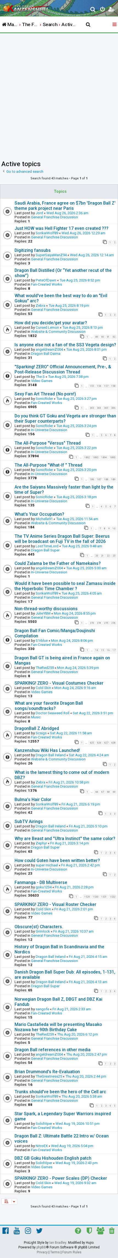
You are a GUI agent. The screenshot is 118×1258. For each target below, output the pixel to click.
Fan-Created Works (46, 284)
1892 (87, 457)
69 (114, 792)
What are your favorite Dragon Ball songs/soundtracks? (49, 706)
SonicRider (44, 399)
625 (92, 742)
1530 (95, 897)
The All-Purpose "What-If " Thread (48, 465)
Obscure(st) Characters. (39, 926)
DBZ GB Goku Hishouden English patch (53, 1158)
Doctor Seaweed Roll (52, 713)
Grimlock (43, 931)
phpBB (41, 1247)
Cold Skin (43, 688)
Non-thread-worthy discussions (46, 608)
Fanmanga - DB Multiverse (41, 882)
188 (106, 479)
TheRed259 (45, 668)
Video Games (41, 381)
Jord (39, 213)
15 (102, 650)
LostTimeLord (47, 546)
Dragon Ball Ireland (51, 755)
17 (114, 650)
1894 (104, 457)
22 (108, 555)
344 (99, 408)
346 (113, 408)
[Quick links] (115, 24)
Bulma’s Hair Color (33, 799)
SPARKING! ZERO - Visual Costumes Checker (59, 683)
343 (92, 408)
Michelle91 (44, 519)
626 (99, 742)
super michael (47, 865)
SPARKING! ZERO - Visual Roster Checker (55, 904)
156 (99, 386)
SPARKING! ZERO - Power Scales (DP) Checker (61, 1178)
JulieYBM (43, 613)
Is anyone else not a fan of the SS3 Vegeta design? (65, 344)
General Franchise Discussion (54, 217)
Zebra (40, 305)
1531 (104, 897)
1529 (87, 897)
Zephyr (41, 843)
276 (113, 623)
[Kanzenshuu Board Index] (28, 7)
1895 (112, 457)
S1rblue (42, 640)
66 (96, 792)
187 (99, 479)
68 (108, 792)
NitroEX (42, 1146)
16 (108, 650)
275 (106, 623)
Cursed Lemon (47, 327)
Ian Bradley (57, 1243)
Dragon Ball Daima (45, 354)
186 (92, 479)
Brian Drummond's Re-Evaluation (47, 1071)
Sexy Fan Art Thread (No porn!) (45, 394)
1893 (95, 457)
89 (96, 337)
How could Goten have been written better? (57, 860)
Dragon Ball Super (45, 550)
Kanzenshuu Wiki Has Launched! (47, 750)
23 (114, 555)
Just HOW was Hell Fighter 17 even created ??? (61, 228)
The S (40, 377)
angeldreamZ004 (49, 349)
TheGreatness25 (49, 1076)
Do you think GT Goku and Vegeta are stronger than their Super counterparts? (65, 418)
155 (92, 386)
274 (99, 623)
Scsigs (41, 733)
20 (96, 555)
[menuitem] (93, 10)
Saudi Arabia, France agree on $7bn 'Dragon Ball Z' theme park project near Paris (65, 205)
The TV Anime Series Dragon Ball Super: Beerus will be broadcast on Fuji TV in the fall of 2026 (62, 539)
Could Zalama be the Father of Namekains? (58, 563)
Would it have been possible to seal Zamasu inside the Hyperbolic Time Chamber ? (65, 586)
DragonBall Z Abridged (37, 728)
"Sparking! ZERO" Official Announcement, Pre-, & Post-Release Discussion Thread (63, 369)
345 (106, 408)
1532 (112, 897)
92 (114, 337)
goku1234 (44, 887)
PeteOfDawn (46, 280)
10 (114, 528)
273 (92, 623)
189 (113, 479)
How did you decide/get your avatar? (51, 322)
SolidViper (44, 1124)
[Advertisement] (59, 95)
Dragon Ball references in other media (53, 1049)
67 (102, 792)
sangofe (42, 1009)
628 (113, 742)
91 (108, 337)
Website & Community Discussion (58, 332)
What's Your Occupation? (39, 514)
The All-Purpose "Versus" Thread (48, 443)
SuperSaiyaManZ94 (51, 255)
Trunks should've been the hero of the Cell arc (60, 1091)
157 (106, 386)
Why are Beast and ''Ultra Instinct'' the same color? (65, 838)
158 (113, 386)
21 (102, 555)
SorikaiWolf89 (47, 233)
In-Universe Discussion (49, 430)
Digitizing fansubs (33, 250)
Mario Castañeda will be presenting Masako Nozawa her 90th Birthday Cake (58, 1027)
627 (106, 742)
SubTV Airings (29, 821)
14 (96, 650)
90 (102, 337)
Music (36, 717)
